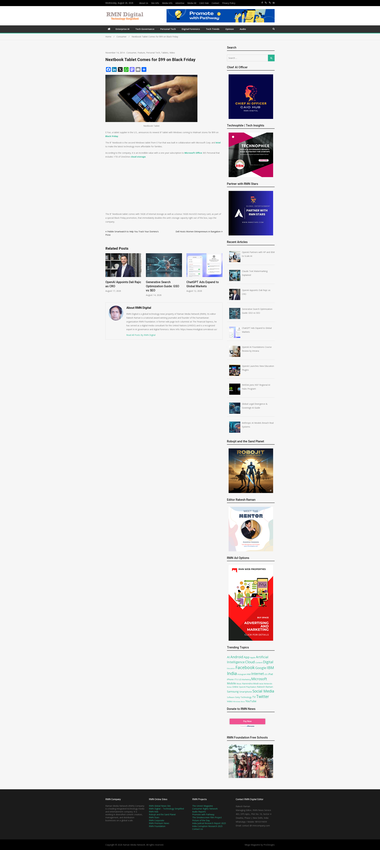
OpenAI (242, 687)
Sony (237, 697)
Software (231, 697)
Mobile (231, 683)
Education (231, 668)
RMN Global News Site (160, 805)
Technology (246, 697)
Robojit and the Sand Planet (162, 814)
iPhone (230, 679)
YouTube (250, 701)
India (232, 673)
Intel (249, 674)
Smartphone (245, 691)
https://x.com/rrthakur (266, 3)
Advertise (179, 3)
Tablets (164, 52)
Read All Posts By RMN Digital (140, 335)
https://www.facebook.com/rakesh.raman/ (262, 3)
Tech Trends (212, 28)
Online (235, 686)
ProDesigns (269, 844)
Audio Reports (199, 811)
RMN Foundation (157, 826)
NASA (261, 684)
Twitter (262, 696)
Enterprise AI (122, 28)
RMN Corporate (156, 820)
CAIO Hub (204, 3)
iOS (266, 674)
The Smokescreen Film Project (207, 817)
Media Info (167, 3)
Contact (215, 3)
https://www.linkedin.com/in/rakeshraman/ (274, 3)
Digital (268, 662)
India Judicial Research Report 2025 (209, 823)
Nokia (229, 687)
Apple (252, 657)
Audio (243, 28)
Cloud (250, 661)
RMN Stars (154, 817)
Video (172, 52)
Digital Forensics (191, 28)
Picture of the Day (201, 820)
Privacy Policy (228, 3)
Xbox (243, 701)
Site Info (155, 3)
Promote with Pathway (203, 814)
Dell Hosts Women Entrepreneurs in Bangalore (198, 231)
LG (240, 679)
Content (258, 662)
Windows (236, 702)
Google (260, 667)
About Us (143, 3)
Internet (257, 673)
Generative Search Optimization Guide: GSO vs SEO (122, 286)
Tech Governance (144, 28)
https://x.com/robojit (270, 3)
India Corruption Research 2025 (207, 826)
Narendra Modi (250, 683)
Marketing (246, 679)
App (247, 657)
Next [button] (220, 276)
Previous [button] (107, 276)
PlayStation (251, 687)
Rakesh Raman (265, 686)
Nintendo (268, 683)
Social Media (263, 691)
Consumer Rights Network (205, 808)
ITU (236, 679)
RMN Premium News (159, 823)
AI (228, 657)
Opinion (229, 28)
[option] (123, 274)
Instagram (242, 674)
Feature (141, 52)
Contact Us (197, 829)
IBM (270, 667)
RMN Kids (153, 811)
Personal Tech (168, 28)
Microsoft (259, 678)
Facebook (245, 667)
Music (239, 683)
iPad (270, 674)
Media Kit (191, 3)
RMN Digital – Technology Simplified (166, 808)
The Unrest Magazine (202, 805)
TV (254, 697)
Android (236, 656)
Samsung (233, 691)
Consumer (131, 52)
